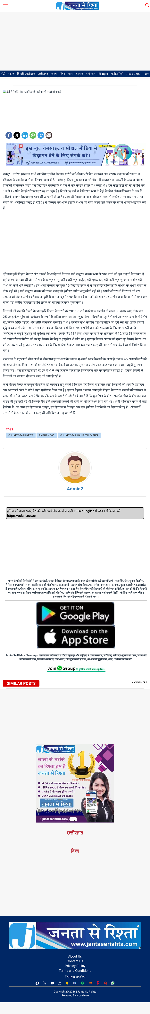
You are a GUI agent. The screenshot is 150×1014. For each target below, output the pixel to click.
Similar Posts (21, 683)
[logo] (77, 5)
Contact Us (75, 961)
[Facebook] (8, 134)
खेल (70, 74)
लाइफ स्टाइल (133, 74)
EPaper (103, 74)
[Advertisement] (75, 41)
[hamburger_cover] (5, 5)
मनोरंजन (90, 74)
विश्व (62, 74)
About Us (75, 956)
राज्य (54, 74)
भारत (11, 74)
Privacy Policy (75, 966)
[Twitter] (16, 134)
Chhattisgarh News (20, 435)
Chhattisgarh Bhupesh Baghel (79, 435)
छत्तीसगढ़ (43, 74)
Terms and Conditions (75, 971)
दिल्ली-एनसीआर (26, 74)
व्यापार (79, 74)
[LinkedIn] (24, 134)
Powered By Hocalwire (75, 995)
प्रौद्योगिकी (117, 74)
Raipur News (46, 435)
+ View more (139, 682)
